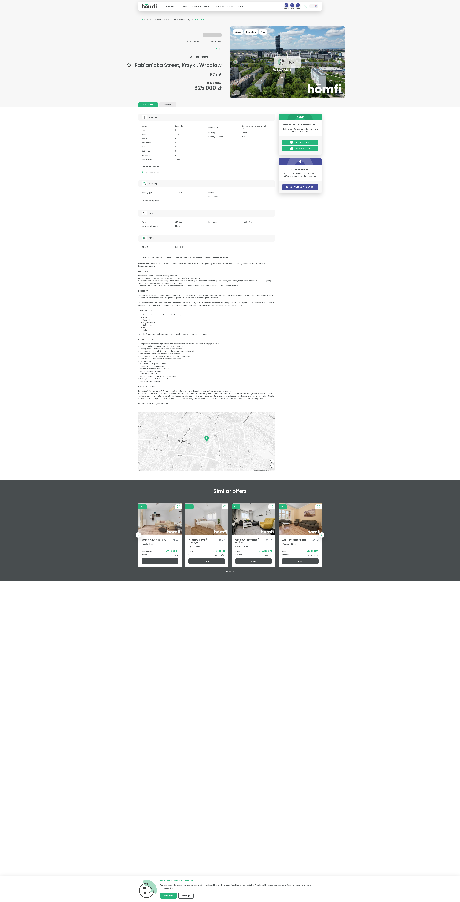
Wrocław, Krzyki (185, 20)
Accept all (168, 895)
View (160, 561)
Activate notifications (302, 187)
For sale (173, 20)
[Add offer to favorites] (215, 49)
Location (167, 105)
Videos (238, 32)
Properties (150, 20)
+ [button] (271, 461)
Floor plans (251, 32)
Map (263, 32)
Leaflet (254, 470)
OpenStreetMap (263, 470)
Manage (186, 895)
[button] (168, 6)
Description (148, 105)
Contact (241, 6)
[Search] (286, 5)
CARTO (272, 470)
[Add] (292, 5)
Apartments (162, 20)
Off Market (196, 6)
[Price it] (298, 5)
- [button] (271, 466)
